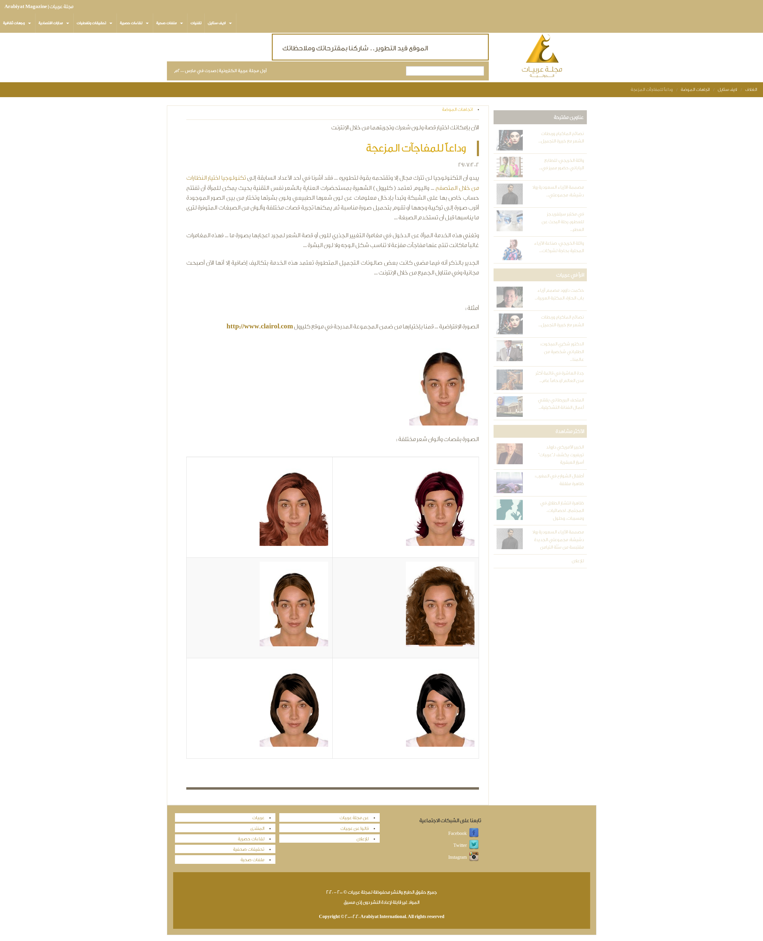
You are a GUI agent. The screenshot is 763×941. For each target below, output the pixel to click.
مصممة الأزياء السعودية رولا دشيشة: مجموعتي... (558, 191)
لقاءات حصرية (131, 23)
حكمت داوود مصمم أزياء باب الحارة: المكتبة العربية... (559, 294)
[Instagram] (474, 857)
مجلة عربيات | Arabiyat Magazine (38, 6)
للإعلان (578, 560)
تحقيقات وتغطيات (91, 23)
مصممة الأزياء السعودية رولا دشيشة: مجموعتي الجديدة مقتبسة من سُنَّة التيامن (558, 539)
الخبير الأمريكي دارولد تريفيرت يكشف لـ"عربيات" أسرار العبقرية (561, 455)
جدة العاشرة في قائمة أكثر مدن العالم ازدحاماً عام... (560, 377)
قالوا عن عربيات (354, 828)
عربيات (258, 817)
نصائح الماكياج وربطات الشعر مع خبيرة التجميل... (561, 137)
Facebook (457, 833)
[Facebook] (474, 833)
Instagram (457, 857)
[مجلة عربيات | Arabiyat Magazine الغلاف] (542, 57)
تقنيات (195, 23)
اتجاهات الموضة (695, 89)
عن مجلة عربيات (354, 817)
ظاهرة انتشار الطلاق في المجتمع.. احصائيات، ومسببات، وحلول (562, 511)
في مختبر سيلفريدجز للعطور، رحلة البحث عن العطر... (563, 222)
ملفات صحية (166, 23)
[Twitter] (474, 845)
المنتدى (257, 828)
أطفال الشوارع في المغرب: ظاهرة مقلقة (559, 479)
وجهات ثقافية (14, 23)
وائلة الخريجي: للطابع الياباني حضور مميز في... (561, 164)
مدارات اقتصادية (50, 23)
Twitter (460, 845)
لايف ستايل (217, 23)
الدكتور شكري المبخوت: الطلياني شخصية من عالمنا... (562, 351)
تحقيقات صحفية (248, 849)
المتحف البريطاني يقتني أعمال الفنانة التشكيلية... (561, 403)
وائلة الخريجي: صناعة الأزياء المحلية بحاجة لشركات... (559, 247)
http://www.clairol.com (260, 326)
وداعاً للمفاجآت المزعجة (652, 89)
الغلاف (751, 89)
